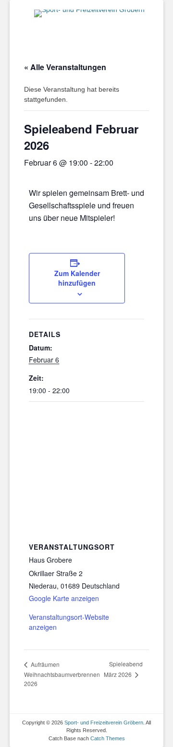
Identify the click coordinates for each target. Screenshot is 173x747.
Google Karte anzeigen (64, 598)
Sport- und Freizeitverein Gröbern (103, 722)
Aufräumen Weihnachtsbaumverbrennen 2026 (62, 673)
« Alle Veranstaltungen (65, 66)
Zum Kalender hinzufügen (77, 278)
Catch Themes (107, 738)
